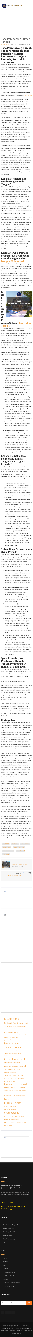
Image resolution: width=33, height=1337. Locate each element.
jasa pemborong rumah (8, 850)
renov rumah (9, 1125)
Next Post (14, 874)
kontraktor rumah (21, 850)
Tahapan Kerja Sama (9, 1276)
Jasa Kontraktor (14, 1050)
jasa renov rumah (10, 1078)
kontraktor (13, 1081)
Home (5, 1258)
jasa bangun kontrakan (11, 1029)
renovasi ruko (9, 1122)
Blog (4, 1265)
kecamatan (21, 1079)
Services (5, 1269)
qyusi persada (6, 854)
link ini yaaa (28, 95)
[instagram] (10, 1312)
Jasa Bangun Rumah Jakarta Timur (11, 1037)
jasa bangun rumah (12, 1032)
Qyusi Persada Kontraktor (9, 1116)
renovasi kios (19, 1116)
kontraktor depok (22, 1090)
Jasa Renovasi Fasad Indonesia (10, 1072)
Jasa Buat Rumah (7, 847)
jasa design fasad (7, 1050)
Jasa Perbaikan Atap (9, 1239)
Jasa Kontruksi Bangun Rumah (12, 1225)
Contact (5, 1279)
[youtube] (13, 1312)
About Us (5, 1262)
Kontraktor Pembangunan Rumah (14, 1097)
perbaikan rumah (10, 1109)
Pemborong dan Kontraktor (11, 1283)
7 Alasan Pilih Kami (9, 1272)
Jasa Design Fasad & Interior (11, 1232)
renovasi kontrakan (11, 1119)
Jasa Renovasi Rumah (9, 1228)
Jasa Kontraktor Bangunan (12, 1053)
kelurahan (7, 1081)
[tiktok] (6, 1312)
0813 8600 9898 (6, 843)
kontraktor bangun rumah (14, 1087)
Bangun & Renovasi (12, 261)
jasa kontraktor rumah (19, 847)
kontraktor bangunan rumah (15, 1084)
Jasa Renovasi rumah (13, 1075)
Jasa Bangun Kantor (19, 1026)
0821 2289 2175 (15, 843)
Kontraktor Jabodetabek (9, 1093)
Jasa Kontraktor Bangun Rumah (10, 1056)
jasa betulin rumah (10, 1040)
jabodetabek (8, 1026)
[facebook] (2, 1312)
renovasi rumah (20, 1122)
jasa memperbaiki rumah (12, 1062)
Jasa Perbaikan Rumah (12, 1069)
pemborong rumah (10, 1106)
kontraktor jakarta (18, 1093)
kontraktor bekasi (7, 1090)
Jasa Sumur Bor (7, 1235)
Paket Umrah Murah (9, 1286)
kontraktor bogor (15, 1090)
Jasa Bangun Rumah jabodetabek (10, 1034)
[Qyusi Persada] (12, 5)
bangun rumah (23, 1023)
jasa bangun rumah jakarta (23, 1034)
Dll (4, 1242)
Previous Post (19, 863)
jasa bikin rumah (25, 843)
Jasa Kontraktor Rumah (24, 44)
